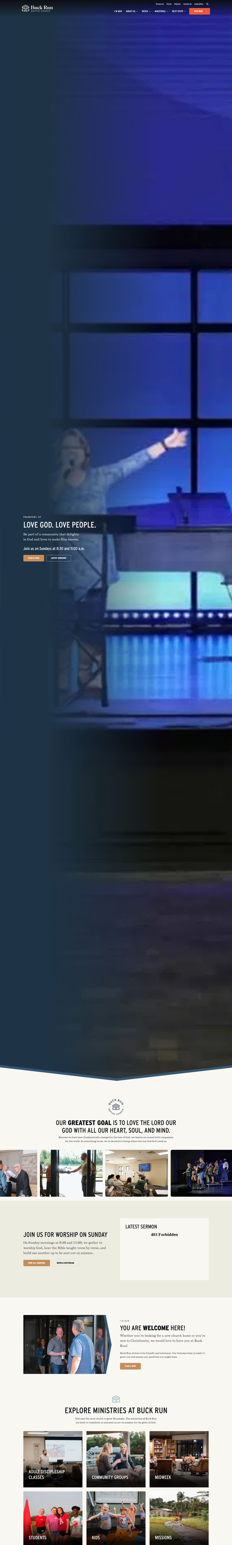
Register (177, 4)
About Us (130, 11)
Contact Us (187, 4)
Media (145, 11)
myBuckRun (198, 4)
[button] (207, 4)
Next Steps (177, 11)
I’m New (118, 11)
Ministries (160, 11)
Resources (160, 4)
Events (169, 4)
